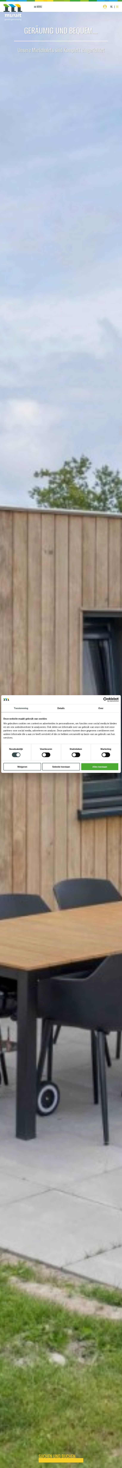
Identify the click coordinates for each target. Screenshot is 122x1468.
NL (111, 6)
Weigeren (22, 766)
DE (117, 6)
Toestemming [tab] (21, 708)
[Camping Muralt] (13, 12)
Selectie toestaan (61, 766)
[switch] (46, 754)
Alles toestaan (99, 766)
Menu (39, 6)
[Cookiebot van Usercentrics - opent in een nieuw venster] (106, 699)
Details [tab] (61, 708)
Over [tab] (100, 708)
